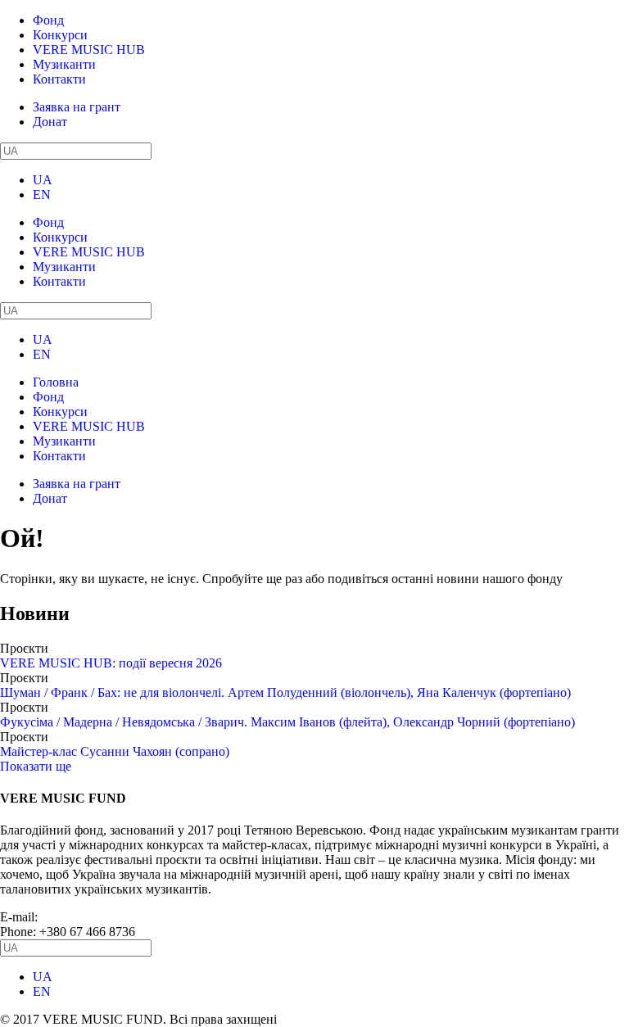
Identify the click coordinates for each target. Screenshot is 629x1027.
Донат (50, 122)
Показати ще (35, 766)
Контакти (59, 79)
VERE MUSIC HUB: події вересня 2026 (111, 663)
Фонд (48, 20)
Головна (56, 382)
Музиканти (64, 64)
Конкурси (60, 35)
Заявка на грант (76, 107)
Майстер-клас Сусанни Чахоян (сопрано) (114, 751)
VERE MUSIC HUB (89, 50)
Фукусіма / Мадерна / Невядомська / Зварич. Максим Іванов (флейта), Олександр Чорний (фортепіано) (287, 722)
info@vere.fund (82, 917)
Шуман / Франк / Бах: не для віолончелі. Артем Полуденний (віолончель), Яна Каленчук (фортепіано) (285, 692)
